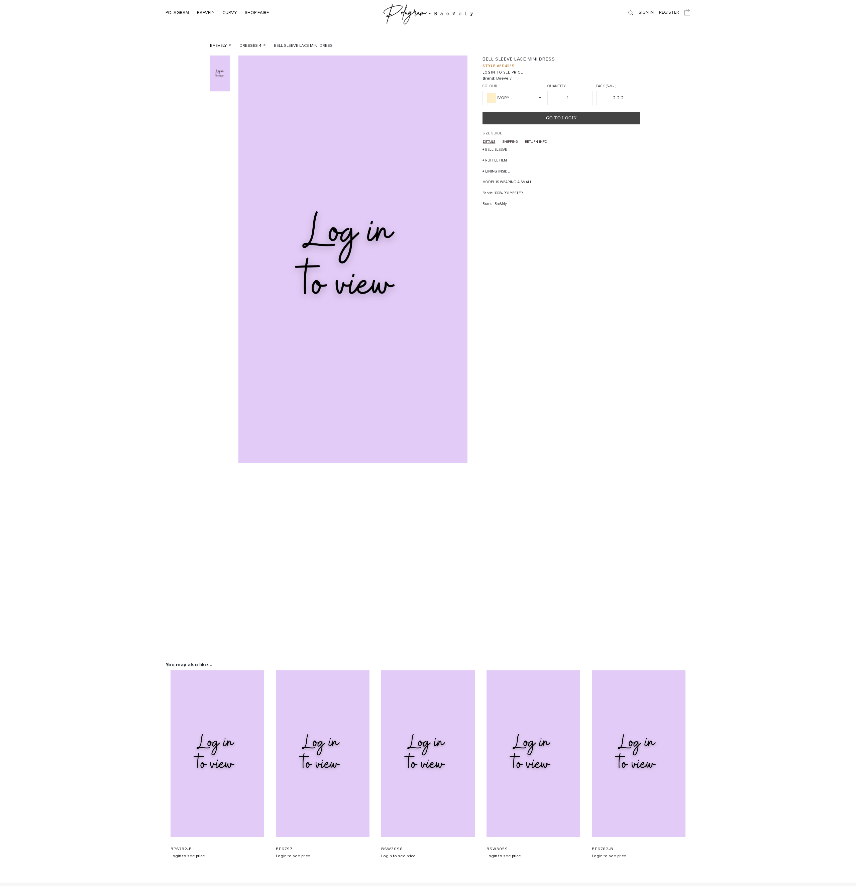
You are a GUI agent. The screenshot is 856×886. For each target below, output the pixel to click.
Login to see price (188, 856)
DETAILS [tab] (489, 142)
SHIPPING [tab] (510, 142)
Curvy (229, 13)
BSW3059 (497, 849)
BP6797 (284, 849)
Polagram (177, 13)
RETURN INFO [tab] (536, 142)
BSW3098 (392, 849)
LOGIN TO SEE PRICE (503, 72)
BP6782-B (181, 849)
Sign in (646, 12)
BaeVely (205, 13)
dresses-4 (250, 45)
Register (669, 12)
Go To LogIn (561, 117)
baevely (219, 45)
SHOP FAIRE (257, 13)
